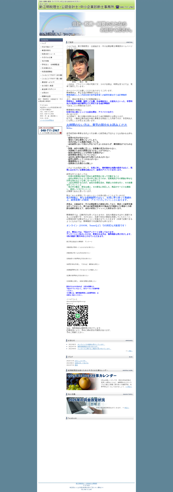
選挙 (76, 365)
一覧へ (130, 351)
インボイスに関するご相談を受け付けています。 (94, 349)
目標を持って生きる (82, 363)
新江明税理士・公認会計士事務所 (86, 483)
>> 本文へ (128, 387)
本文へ (127, 408)
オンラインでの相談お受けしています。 (91, 344)
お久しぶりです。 (81, 361)
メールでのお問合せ (47, 120)
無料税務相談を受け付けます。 (88, 346)
